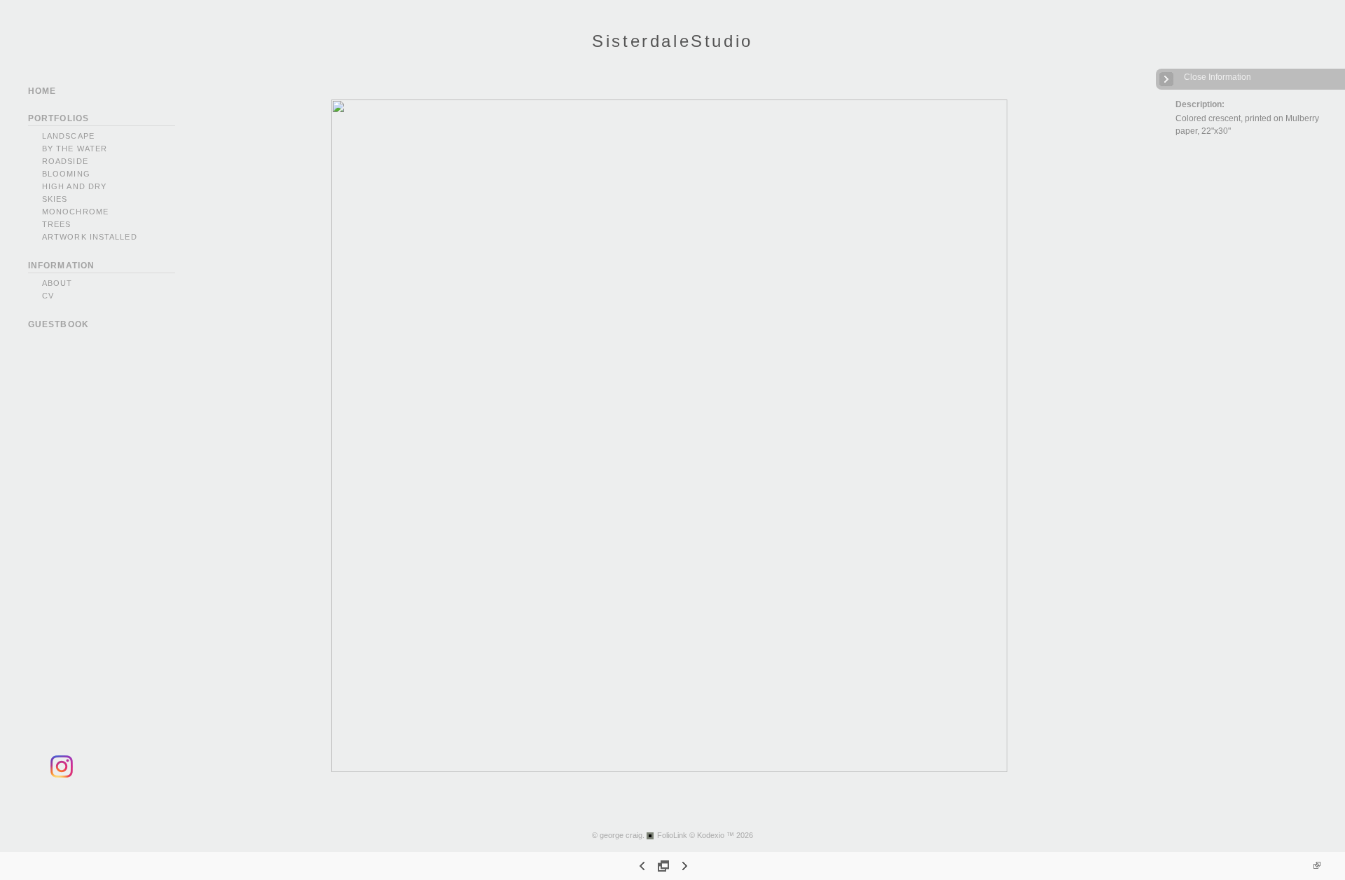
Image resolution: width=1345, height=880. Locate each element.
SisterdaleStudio (672, 41)
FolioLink (672, 835)
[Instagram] (61, 775)
